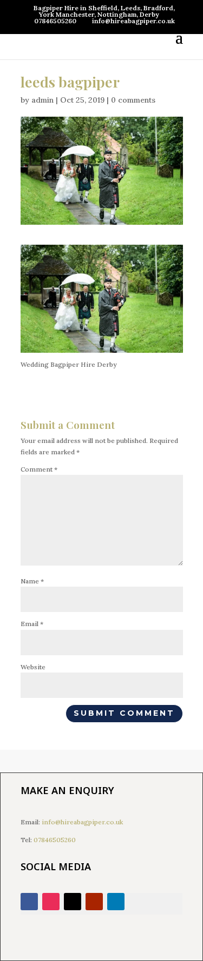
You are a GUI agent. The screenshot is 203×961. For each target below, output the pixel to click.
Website (33, 667)
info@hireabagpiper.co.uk (82, 822)
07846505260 (55, 840)
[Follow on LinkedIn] (116, 901)
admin (42, 100)
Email (32, 624)
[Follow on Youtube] (94, 901)
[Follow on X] (72, 901)
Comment (39, 469)
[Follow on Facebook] (29, 901)
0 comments (133, 100)
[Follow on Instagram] (51, 901)
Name (32, 581)
